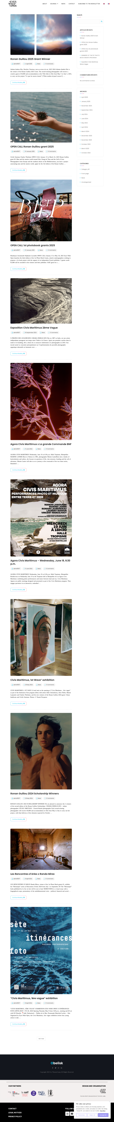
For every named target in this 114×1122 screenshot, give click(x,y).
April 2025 (84, 97)
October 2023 (85, 144)
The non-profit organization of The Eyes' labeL (93, 1096)
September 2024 (87, 110)
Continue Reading (17, 82)
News (63, 4)
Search (79, 15)
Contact (72, 4)
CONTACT (12, 1109)
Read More (102, 1110)
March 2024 (85, 131)
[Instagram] (67, 1114)
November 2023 (86, 140)
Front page (85, 174)
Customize (81, 1115)
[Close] (109, 1101)
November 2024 (86, 106)
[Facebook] (72, 1114)
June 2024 (84, 119)
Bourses (53, 4)
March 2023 (85, 148)
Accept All (103, 1115)
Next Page (41, 1038)
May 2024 (84, 123)
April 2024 (84, 127)
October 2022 (85, 153)
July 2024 (84, 114)
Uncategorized (86, 182)
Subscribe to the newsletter (89, 4)
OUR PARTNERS (14, 1086)
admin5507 (16, 64)
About (44, 4)
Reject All (92, 1115)
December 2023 (86, 136)
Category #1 (85, 169)
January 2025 (85, 101)
